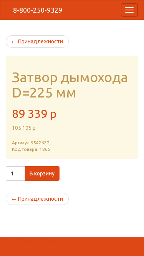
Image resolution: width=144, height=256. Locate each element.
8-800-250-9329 (37, 10)
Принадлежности (37, 41)
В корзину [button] (42, 173)
